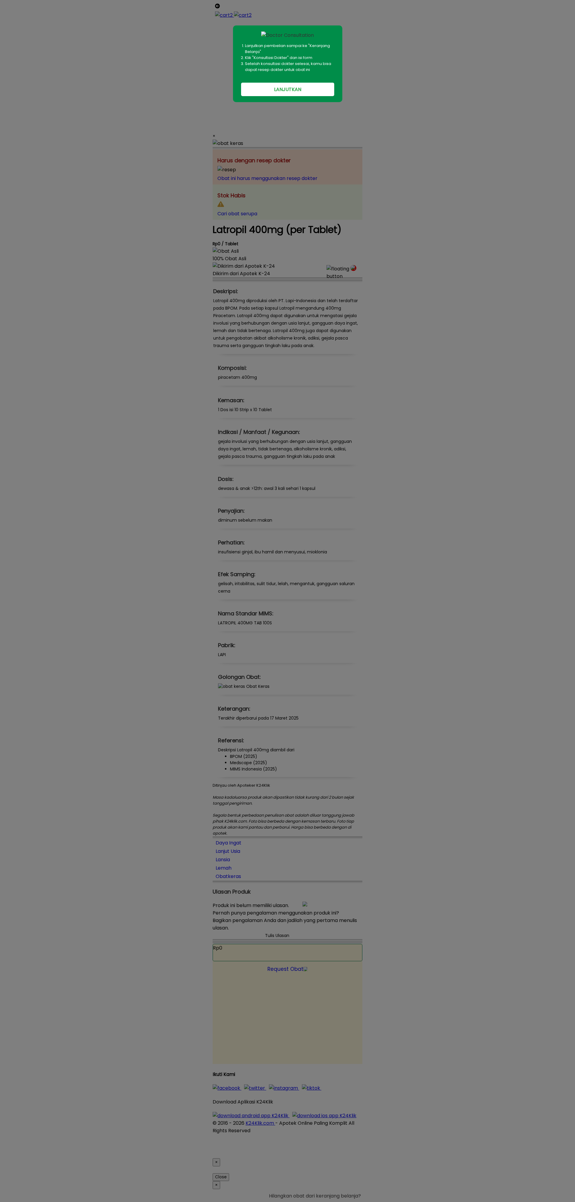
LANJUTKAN (287, 89)
